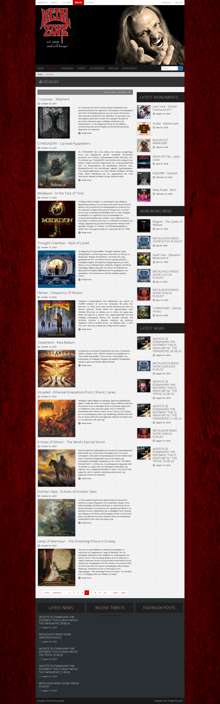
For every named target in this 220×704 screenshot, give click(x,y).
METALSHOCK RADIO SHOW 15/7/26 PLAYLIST (166, 274)
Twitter (179, 2)
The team (66, 2)
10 (105, 592)
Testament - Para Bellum (56, 342)
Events (82, 68)
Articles (113, 68)
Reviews (52, 68)
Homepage (42, 2)
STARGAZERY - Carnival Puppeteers (63, 143)
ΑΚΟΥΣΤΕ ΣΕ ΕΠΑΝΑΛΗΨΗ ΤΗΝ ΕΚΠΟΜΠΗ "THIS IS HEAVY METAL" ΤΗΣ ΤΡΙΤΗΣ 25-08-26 (165, 388)
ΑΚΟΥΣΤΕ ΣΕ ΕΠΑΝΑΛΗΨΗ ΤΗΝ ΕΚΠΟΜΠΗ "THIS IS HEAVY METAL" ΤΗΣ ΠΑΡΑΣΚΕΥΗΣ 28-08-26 (167, 345)
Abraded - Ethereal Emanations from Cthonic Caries (76, 392)
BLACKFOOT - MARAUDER (161, 141)
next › (116, 592)
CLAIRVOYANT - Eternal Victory (167, 309)
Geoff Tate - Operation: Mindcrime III (167, 256)
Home (40, 74)
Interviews (67, 68)
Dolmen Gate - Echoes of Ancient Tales (67, 491)
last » (124, 592)
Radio (78, 2)
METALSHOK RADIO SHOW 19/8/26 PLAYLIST (165, 433)
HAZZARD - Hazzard (165, 173)
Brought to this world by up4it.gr (50, 701)
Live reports (97, 68)
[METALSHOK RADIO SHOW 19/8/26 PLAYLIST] (144, 433)
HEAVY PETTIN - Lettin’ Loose (166, 158)
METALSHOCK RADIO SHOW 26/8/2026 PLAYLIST (166, 366)
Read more (87, 133)
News (40, 68)
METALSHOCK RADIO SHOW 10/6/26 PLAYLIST (166, 293)
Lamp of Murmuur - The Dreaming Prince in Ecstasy (76, 541)
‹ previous (56, 592)
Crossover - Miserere (53, 99)
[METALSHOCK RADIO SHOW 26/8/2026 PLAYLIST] (144, 365)
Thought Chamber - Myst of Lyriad (63, 243)
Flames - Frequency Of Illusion (60, 292)
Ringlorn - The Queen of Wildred (167, 223)
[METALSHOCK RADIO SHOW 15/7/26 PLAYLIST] (144, 275)
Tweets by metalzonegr (110, 615)
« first (46, 592)
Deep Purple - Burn (164, 190)
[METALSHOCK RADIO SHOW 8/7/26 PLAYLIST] (144, 242)
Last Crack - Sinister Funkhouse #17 (165, 107)
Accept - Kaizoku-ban (165, 123)
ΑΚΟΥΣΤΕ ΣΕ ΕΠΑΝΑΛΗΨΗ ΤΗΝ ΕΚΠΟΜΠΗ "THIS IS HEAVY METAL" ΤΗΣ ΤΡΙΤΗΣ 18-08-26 (165, 455)
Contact (90, 2)
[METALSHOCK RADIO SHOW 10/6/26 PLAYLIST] (144, 294)
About (54, 2)
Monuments (129, 68)
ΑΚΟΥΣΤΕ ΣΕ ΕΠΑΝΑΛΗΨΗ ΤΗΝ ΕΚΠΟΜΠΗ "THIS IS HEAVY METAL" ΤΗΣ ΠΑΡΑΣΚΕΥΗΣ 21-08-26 (167, 412)
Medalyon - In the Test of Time (60, 193)
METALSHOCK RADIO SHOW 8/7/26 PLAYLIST (167, 239)
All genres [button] (122, 92)
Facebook (166, 2)
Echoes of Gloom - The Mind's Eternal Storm (71, 442)
